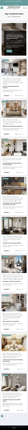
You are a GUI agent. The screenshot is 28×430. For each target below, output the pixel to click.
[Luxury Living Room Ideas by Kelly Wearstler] (14, 67)
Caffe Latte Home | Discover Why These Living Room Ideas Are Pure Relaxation (15, 36)
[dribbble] (14, 4)
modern (15, 317)
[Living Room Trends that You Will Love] (14, 264)
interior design (6, 239)
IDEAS (7, 314)
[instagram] (15, 4)
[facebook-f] (10, 4)
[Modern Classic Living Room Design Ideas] (14, 108)
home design (11, 158)
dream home (11, 274)
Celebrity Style (8, 33)
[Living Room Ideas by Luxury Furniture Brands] (14, 382)
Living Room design (17, 79)
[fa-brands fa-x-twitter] (12, 4)
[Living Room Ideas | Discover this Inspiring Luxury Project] (14, 342)
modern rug (17, 82)
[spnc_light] (26, 8)
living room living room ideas (9, 396)
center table (11, 78)
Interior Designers (15, 316)
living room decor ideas (12, 354)
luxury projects (17, 356)
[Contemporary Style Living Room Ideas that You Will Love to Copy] (14, 185)
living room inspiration (10, 122)
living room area (18, 274)
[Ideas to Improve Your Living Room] (14, 302)
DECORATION (18, 313)
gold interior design (10, 394)
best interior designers (13, 119)
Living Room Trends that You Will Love (12, 281)
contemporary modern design (9, 121)
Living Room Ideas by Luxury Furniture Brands (12, 400)
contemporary (12, 313)
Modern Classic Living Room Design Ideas (12, 126)
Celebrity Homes (14, 7)
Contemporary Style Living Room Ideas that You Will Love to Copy (12, 203)
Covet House (11, 353)
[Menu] (2, 8)
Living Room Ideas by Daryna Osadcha (12, 243)
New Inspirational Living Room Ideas (10, 159)
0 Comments (10, 124)
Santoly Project (6, 357)
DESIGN (4, 314)
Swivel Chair (11, 279)
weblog (8, 40)
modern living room (15, 81)
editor (5, 78)
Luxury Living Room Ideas (8, 201)
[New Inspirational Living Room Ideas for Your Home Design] (14, 147)
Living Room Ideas (7, 81)
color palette (11, 393)
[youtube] (17, 4)
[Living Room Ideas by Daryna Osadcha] (14, 225)
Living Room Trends (15, 276)
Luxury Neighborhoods (6, 335)
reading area (6, 279)
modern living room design (9, 82)
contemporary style (7, 198)
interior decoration (15, 198)
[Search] (24, 8)
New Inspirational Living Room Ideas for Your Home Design (12, 164)
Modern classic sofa (18, 277)
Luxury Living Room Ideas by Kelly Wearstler (11, 87)
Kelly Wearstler (9, 79)
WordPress (15, 426)
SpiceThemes (14, 428)
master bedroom (10, 277)
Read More (9, 51)
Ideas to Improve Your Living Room (11, 321)
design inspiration (11, 237)
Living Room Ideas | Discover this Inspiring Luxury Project (13, 360)
